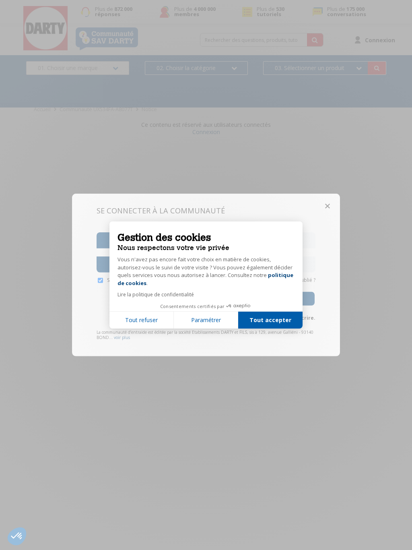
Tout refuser (141, 320)
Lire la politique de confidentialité (155, 294)
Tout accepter (270, 320)
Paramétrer (206, 320)
